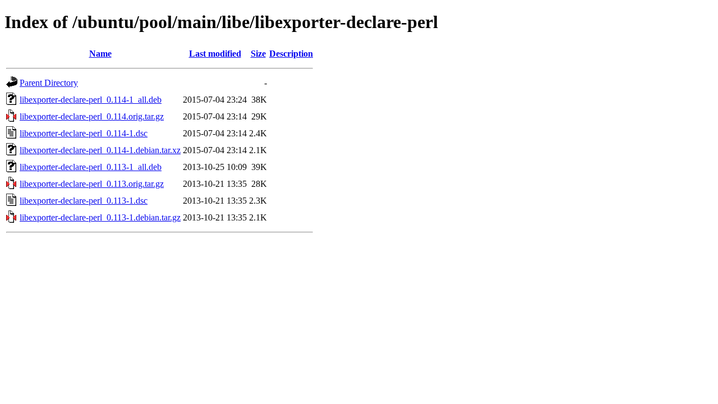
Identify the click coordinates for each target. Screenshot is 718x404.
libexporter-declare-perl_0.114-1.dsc (84, 133)
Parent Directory (49, 83)
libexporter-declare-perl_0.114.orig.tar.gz (92, 116)
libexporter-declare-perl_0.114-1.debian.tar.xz (100, 150)
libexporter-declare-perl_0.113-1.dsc (84, 200)
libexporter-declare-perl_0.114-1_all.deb (91, 99)
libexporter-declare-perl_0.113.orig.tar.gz (92, 184)
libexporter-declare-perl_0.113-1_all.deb (91, 167)
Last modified (215, 53)
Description (291, 53)
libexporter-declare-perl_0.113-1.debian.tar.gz (100, 217)
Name (100, 53)
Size (258, 53)
